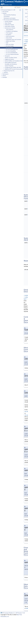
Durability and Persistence (11, 64)
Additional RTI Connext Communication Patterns (16, 69)
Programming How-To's (9, 70)
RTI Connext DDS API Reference (11, 19)
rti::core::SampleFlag (11, 51)
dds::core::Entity (10, 44)
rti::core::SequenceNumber (12, 54)
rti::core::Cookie (10, 46)
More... (25, 57)
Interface (6, 72)
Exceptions (8, 34)
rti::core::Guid (9, 47)
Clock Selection (9, 29)
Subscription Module (10, 26)
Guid (26, 608)
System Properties (9, 65)
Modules (4, 13)
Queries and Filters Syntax (11, 57)
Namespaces (5, 74)
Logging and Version (9, 59)
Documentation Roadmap (10, 14)
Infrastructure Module (10, 28)
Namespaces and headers (9, 18)
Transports (7, 56)
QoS (7, 42)
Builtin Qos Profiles (10, 41)
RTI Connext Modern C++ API (8, 10)
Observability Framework (10, 62)
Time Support (9, 33)
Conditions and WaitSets (12, 31)
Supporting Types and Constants (13, 39)
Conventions (7, 16)
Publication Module (9, 24)
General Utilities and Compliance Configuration (16, 60)
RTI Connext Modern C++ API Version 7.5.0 (13, 613)
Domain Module (8, 21)
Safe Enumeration (10, 36)
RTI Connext (5, 11)
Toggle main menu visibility (2, 7)
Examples (5, 77)
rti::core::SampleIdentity (11, 52)
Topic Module (8, 23)
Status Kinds (9, 37)
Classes (4, 75)
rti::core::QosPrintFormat (12, 49)
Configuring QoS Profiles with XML (13, 67)
